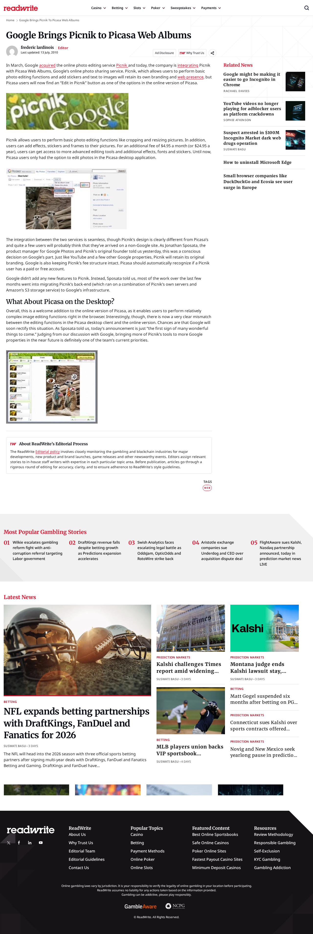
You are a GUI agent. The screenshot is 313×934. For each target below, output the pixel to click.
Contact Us (79, 867)
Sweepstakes (181, 8)
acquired (47, 65)
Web (207, 487)
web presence (190, 77)
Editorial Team (82, 851)
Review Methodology (273, 834)
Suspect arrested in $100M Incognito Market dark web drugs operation (252, 137)
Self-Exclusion (267, 851)
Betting (117, 8)
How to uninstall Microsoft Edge (258, 162)
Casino (96, 8)
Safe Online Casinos (210, 842)
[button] (306, 7)
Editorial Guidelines (87, 859)
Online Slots (142, 867)
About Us (77, 834)
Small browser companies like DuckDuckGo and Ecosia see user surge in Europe (258, 181)
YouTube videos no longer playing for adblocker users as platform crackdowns (252, 108)
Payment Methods (148, 851)
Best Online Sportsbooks (215, 834)
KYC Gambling (267, 859)
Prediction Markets (173, 657)
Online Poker (143, 859)
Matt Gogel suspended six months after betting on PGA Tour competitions (264, 702)
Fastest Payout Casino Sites (217, 859)
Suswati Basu (15, 746)
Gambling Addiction (272, 867)
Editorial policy (47, 451)
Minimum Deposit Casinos (216, 867)
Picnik (122, 65)
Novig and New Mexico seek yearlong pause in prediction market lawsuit (263, 755)
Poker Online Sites (209, 851)
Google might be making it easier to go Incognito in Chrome (252, 79)
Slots (137, 8)
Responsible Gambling (275, 842)
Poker (155, 8)
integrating (188, 65)
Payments (208, 8)
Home (10, 20)
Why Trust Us (81, 842)
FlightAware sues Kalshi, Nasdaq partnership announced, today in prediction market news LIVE (281, 553)
